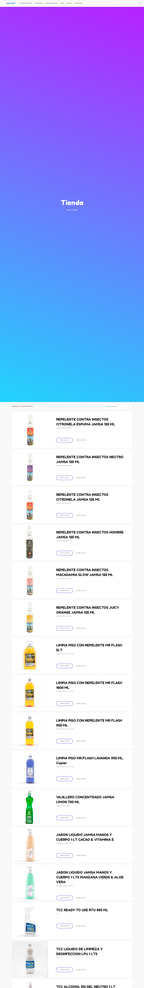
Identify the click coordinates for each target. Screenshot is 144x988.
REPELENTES (66, 428)
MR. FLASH (70, 654)
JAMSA (58, 428)
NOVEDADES (78, 3)
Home (69, 210)
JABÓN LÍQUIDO (61, 843)
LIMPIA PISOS (61, 654)
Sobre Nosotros (26, 3)
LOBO (62, 3)
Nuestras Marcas (51, 3)
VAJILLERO (66, 805)
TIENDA (69, 3)
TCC (57, 914)
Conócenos (39, 3)
